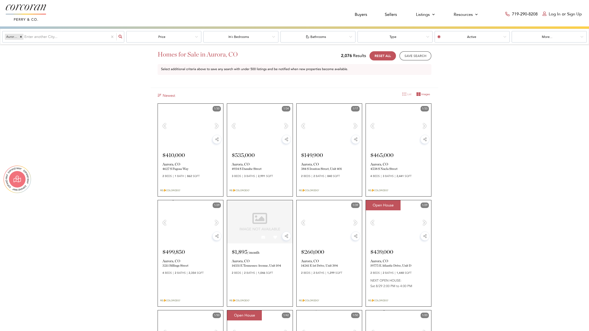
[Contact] (193, 141)
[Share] (217, 139)
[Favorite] (205, 141)
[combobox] (24, 37)
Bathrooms (318, 37)
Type (393, 37)
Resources (463, 14)
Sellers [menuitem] (391, 14)
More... (547, 37)
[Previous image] (164, 126)
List (409, 94)
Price (161, 37)
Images (425, 94)
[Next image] (216, 126)
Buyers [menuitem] (361, 14)
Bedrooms (241, 37)
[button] (20, 37)
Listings (423, 14)
